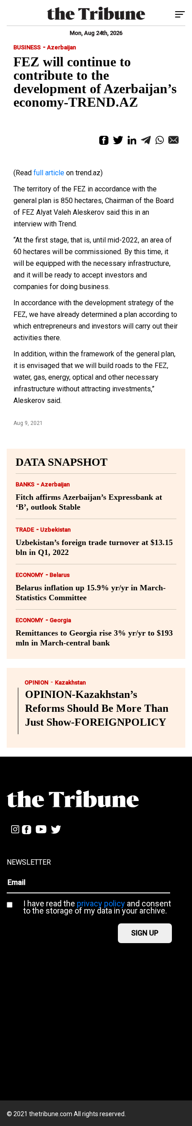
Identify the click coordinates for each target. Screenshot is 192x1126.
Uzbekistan (55, 529)
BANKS (25, 484)
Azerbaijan (61, 47)
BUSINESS (27, 47)
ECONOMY (29, 575)
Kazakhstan (70, 682)
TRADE (25, 529)
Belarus (60, 575)
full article (48, 173)
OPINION (36, 682)
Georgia (60, 620)
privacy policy (101, 903)
